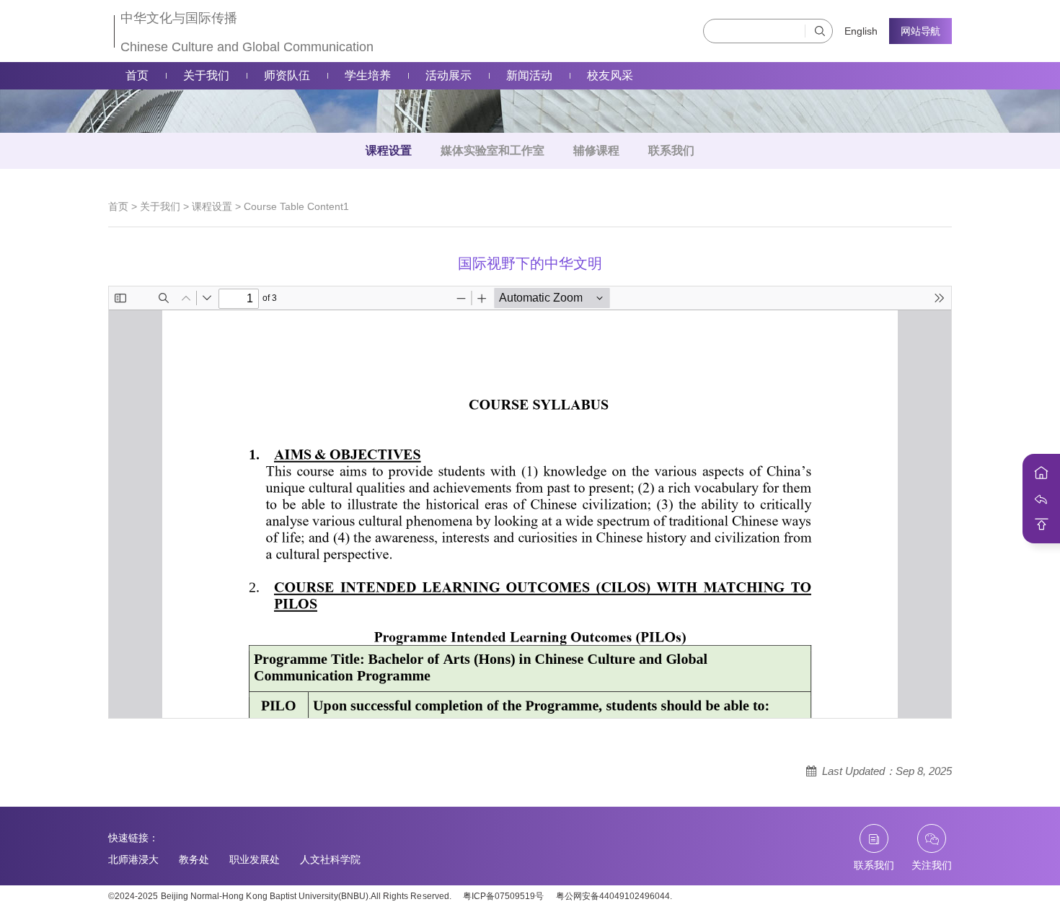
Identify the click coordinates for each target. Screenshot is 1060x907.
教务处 (194, 859)
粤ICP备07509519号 (503, 896)
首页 (137, 75)
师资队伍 (287, 75)
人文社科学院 (330, 859)
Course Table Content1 (296, 206)
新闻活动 (529, 75)
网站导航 (920, 31)
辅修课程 (596, 150)
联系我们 (671, 150)
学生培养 (368, 75)
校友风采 (610, 75)
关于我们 (206, 75)
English (861, 31)
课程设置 (389, 150)
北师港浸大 (133, 859)
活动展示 (448, 75)
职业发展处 (254, 859)
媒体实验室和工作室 (492, 150)
